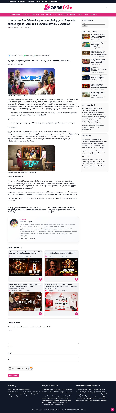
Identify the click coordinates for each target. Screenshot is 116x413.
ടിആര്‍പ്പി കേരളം (53, 1)
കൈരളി (80, 14)
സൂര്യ (54, 14)
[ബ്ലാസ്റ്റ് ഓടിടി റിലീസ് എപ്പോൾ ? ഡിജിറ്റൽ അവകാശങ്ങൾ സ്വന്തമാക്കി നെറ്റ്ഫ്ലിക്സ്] (86, 87)
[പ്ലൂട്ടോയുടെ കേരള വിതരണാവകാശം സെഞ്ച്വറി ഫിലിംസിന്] (86, 70)
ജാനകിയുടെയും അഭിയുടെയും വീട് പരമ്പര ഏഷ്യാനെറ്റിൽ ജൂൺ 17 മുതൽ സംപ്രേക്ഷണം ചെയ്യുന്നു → (62, 210)
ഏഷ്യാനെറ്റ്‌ (35, 14)
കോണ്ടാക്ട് (31, 1)
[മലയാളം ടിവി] (58, 7)
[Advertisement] (43, 41)
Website (32, 238)
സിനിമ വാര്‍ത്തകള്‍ (14, 14)
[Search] (106, 7)
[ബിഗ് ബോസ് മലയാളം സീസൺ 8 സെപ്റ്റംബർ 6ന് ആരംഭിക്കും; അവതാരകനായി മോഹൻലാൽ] (25, 267)
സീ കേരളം (94, 14)
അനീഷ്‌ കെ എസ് (26, 222)
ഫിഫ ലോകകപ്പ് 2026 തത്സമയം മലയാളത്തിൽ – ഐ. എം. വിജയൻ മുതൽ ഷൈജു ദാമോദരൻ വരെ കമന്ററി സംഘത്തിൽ (98, 77)
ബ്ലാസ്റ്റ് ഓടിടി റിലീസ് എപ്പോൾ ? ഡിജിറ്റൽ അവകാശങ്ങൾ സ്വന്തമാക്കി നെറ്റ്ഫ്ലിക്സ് (98, 86)
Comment (11, 330)
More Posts (24, 238)
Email (10, 353)
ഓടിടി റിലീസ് (26, 14)
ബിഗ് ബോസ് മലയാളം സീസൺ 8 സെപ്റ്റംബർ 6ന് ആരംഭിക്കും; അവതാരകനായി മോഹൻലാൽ (25, 253)
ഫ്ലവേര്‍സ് (72, 14)
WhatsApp (29, 55)
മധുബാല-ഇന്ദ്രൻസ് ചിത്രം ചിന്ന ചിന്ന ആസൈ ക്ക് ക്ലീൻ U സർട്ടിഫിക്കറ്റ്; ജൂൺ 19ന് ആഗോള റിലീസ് (98, 53)
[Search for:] (93, 23)
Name (10, 347)
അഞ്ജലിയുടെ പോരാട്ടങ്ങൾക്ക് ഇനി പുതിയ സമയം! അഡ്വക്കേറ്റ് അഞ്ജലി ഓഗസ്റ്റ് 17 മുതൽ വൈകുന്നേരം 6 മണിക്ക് (24, 286)
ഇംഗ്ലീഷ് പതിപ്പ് (12, 1)
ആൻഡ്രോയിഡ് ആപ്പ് (41, 1)
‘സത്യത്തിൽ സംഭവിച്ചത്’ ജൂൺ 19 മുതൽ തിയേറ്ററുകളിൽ (97, 44)
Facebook (13, 55)
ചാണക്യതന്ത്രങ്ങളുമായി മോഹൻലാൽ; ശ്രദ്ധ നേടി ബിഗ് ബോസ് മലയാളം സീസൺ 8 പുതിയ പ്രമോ (60, 253)
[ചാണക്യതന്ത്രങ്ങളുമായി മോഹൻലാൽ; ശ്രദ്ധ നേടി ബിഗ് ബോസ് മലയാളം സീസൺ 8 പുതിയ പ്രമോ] (61, 267)
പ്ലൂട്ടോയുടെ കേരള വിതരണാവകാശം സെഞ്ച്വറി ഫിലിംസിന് (99, 69)
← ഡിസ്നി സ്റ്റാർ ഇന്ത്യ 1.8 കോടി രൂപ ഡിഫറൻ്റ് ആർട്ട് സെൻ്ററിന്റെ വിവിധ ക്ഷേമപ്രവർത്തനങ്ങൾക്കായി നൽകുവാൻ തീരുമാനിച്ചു (27, 210)
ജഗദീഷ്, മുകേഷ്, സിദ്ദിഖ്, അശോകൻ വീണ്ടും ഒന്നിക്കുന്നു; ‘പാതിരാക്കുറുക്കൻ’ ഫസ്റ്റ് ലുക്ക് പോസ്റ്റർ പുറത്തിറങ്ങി (98, 94)
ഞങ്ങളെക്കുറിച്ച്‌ (22, 1)
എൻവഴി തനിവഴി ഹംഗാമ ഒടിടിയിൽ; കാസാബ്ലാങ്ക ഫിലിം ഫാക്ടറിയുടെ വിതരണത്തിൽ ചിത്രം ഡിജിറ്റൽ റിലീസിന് (98, 61)
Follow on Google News (42, 55)
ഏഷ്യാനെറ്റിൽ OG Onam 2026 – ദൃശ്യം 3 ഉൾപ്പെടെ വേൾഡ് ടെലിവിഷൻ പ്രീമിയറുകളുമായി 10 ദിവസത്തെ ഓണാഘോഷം (98, 36)
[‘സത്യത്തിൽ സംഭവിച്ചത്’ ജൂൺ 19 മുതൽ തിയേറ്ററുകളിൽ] (86, 45)
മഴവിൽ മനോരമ (63, 14)
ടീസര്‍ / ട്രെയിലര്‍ (46, 14)
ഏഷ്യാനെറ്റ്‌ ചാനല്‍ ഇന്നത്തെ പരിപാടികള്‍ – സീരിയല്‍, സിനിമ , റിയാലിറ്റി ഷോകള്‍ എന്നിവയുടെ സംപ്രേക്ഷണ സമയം (61, 286)
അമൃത (86, 14)
